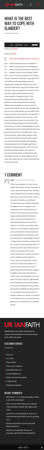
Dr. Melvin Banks (13, 33)
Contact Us (8, 348)
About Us (9, 355)
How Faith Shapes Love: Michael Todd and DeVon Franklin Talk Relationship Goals (21, 407)
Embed (15, 49)
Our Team (9, 358)
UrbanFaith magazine (13, 385)
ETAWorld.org (11, 381)
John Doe (9, 430)
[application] (22, 45)
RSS (14, 54)
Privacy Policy (11, 362)
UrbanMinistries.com (13, 370)
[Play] (7, 45)
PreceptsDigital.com (13, 374)
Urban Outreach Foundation (16, 377)
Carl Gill (9, 414)
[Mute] (30, 45)
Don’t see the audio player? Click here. (24, 58)
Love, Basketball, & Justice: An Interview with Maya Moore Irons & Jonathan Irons (22, 416)
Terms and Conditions (14, 366)
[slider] (35, 45)
